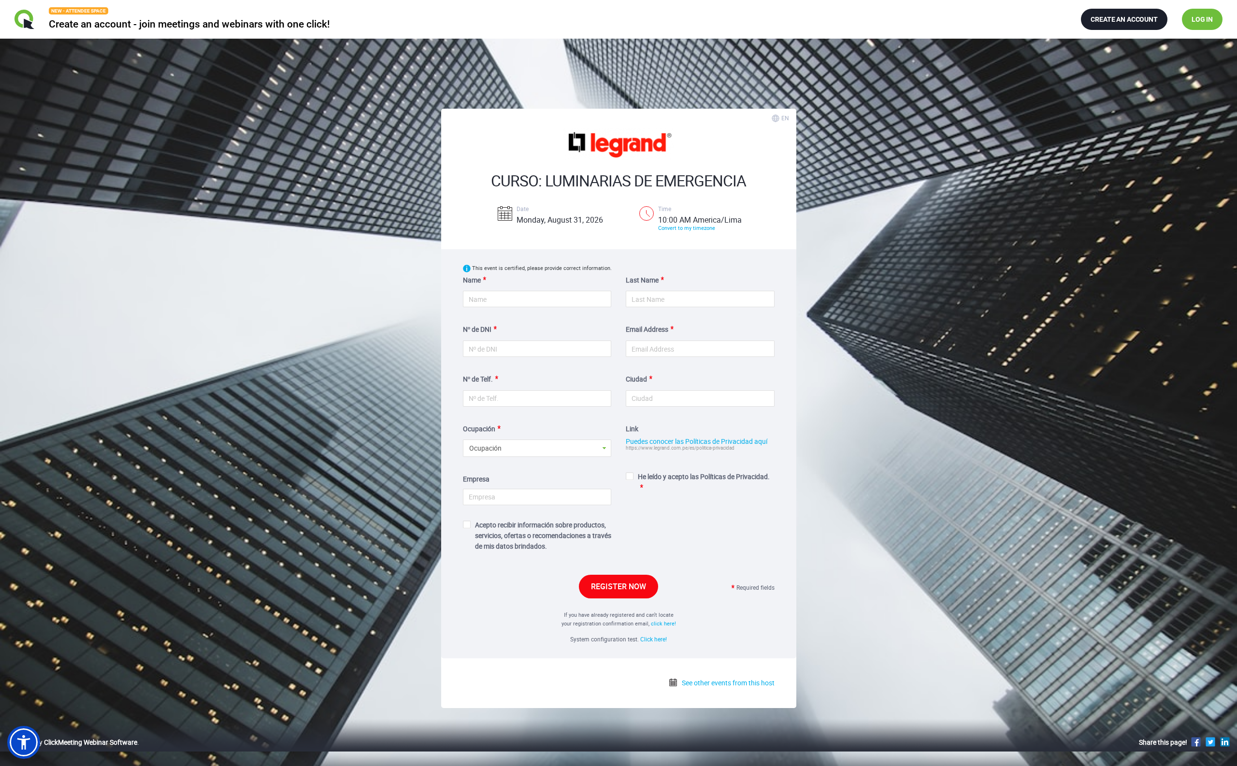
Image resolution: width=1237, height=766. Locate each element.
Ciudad (636, 378)
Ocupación (479, 428)
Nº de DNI (477, 329)
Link (632, 428)
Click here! (653, 639)
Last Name (642, 279)
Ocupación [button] (485, 448)
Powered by (72, 742)
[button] (24, 742)
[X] (1210, 741)
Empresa (476, 478)
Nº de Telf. (478, 378)
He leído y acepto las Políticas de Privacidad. (704, 476)
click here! (663, 623)
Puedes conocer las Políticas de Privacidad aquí (696, 441)
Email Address (647, 329)
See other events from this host (727, 682)
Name (472, 279)
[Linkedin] (1225, 741)
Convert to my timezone (686, 227)
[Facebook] (1196, 741)
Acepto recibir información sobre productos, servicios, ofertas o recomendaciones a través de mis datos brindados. (543, 535)
